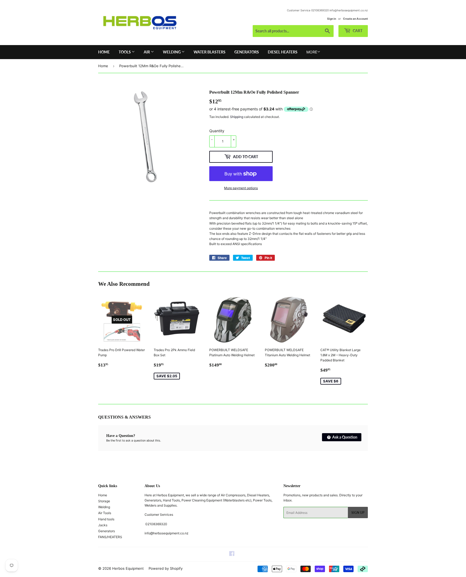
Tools (125, 52)
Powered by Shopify (166, 568)
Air (147, 52)
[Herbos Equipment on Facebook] (232, 554)
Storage (104, 501)
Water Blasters (209, 52)
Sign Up (357, 513)
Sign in (331, 18)
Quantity (216, 130)
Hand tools (106, 519)
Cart (357, 30)
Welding (172, 52)
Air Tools (104, 513)
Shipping (236, 117)
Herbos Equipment (128, 568)
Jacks (102, 525)
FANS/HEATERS (110, 537)
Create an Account (355, 18)
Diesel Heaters (282, 52)
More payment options (241, 188)
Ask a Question (344, 437)
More (311, 52)
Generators (246, 52)
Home (104, 52)
